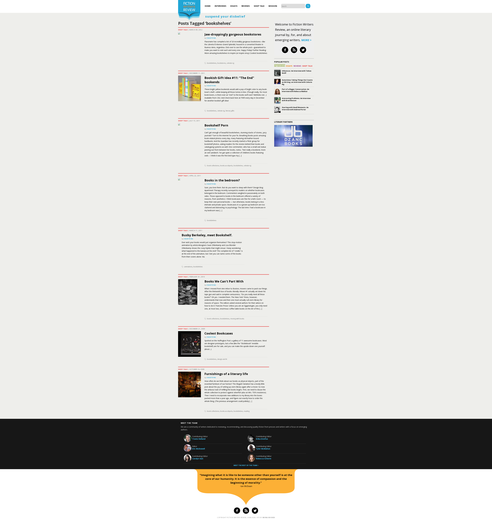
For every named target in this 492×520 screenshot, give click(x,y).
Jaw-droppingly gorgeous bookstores (232, 34)
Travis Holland (198, 439)
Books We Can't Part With (224, 281)
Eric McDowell (198, 448)
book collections (213, 165)
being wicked (269, 517)
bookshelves (211, 63)
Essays (233, 6)
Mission (273, 6)
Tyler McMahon (263, 448)
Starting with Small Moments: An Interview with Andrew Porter (295, 108)
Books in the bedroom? (222, 180)
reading (246, 411)
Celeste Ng (211, 38)
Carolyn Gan (197, 458)
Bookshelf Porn (216, 125)
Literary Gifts (230, 111)
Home (208, 6)
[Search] (308, 6)
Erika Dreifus (262, 439)
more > (306, 40)
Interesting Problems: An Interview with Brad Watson (296, 99)
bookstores (221, 63)
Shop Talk (259, 6)
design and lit (222, 359)
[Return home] (189, 10)
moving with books (237, 319)
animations (188, 267)
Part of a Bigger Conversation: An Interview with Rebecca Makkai (295, 90)
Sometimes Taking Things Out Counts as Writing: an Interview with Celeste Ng (297, 82)
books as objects (226, 165)
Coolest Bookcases (218, 333)
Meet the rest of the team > (246, 465)
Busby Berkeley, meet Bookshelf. (207, 235)
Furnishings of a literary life (226, 374)
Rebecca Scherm (263, 458)
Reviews (246, 6)
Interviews (220, 6)
